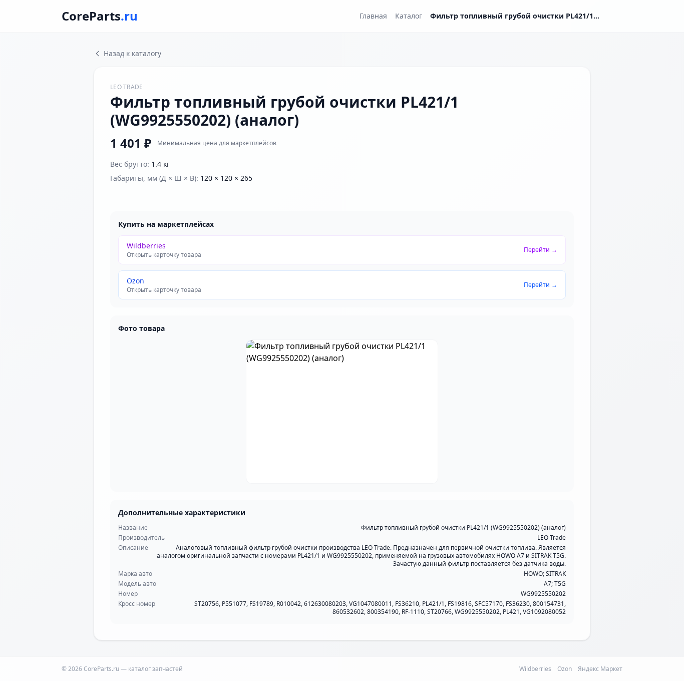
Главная (373, 16)
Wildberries (535, 669)
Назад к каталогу (132, 53)
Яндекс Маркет (600, 669)
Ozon (564, 669)
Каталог (408, 16)
